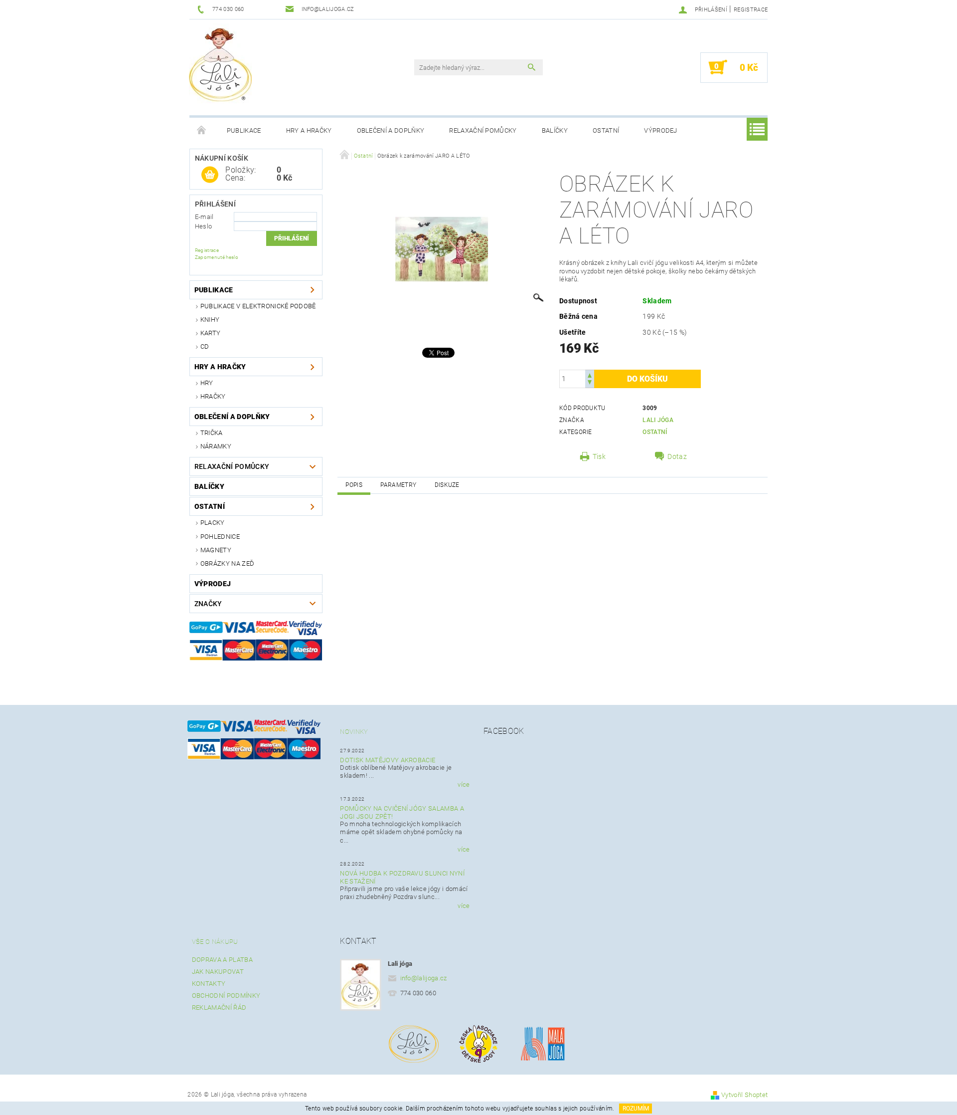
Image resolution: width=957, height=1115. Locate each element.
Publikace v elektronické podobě (258, 306)
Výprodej (660, 130)
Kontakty (209, 983)
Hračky (213, 396)
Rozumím (636, 1108)
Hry (206, 383)
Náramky (215, 446)
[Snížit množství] (589, 383)
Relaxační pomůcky (482, 130)
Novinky (354, 731)
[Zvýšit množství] (589, 374)
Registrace (751, 9)
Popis (353, 484)
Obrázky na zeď (227, 563)
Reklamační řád (219, 1007)
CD (204, 346)
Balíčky (555, 130)
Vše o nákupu (215, 941)
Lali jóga (657, 420)
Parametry (398, 484)
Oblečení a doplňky (391, 130)
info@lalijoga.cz (423, 978)
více (464, 784)
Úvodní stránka (201, 131)
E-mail (204, 217)
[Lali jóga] (220, 63)
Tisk (599, 456)
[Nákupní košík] (209, 175)
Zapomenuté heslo (216, 257)
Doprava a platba (222, 959)
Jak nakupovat (218, 971)
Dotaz (677, 456)
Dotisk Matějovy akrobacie (387, 760)
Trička (211, 433)
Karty (210, 333)
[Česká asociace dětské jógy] (478, 1043)
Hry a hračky (309, 130)
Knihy (210, 319)
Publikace (244, 130)
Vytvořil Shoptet (744, 1095)
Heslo (203, 226)
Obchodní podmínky (226, 995)
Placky (212, 522)
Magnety (215, 550)
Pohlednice (220, 536)
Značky (208, 604)
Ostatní (606, 130)
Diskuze (447, 484)
